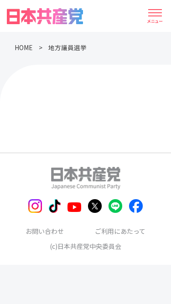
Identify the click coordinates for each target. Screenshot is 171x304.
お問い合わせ (45, 231)
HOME (23, 47)
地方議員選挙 (67, 47)
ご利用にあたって (120, 231)
